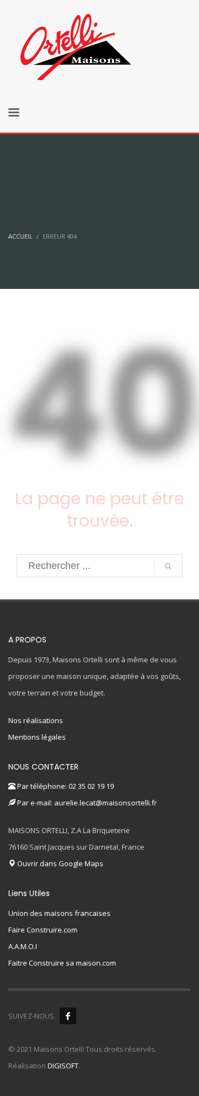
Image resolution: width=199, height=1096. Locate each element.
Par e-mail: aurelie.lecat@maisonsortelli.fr (86, 803)
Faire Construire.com (42, 930)
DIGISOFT (63, 1066)
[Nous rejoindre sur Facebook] (68, 1016)
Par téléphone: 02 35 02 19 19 (64, 786)
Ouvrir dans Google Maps (59, 863)
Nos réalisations (35, 720)
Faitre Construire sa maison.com (62, 963)
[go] (168, 566)
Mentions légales (37, 737)
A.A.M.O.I (22, 946)
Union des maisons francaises (59, 913)
